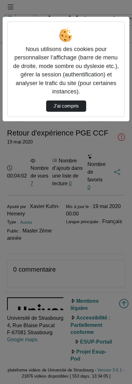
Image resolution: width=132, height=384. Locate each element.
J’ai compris (66, 106)
